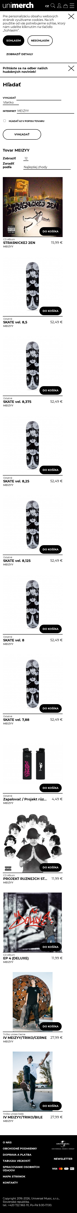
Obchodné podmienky (20, 1148)
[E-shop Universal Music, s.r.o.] (16, 9)
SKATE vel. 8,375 (17, 402)
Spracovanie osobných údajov (21, 1168)
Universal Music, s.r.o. (45, 1198)
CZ (47, 6)
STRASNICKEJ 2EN (19, 243)
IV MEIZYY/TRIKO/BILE (23, 1117)
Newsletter (63, 1158)
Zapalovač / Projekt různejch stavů (25, 799)
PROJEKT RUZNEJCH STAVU (25, 879)
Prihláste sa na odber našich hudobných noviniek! (25, 70)
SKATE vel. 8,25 (16, 481)
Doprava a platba (17, 1154)
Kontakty (10, 1182)
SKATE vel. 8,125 (17, 561)
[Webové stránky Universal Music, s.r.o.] (63, 1148)
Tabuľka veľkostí (16, 1161)
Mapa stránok (14, 1176)
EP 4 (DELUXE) (16, 958)
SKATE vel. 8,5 (15, 322)
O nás (7, 1142)
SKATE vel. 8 (13, 640)
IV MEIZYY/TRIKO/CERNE (25, 1038)
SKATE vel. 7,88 (16, 720)
